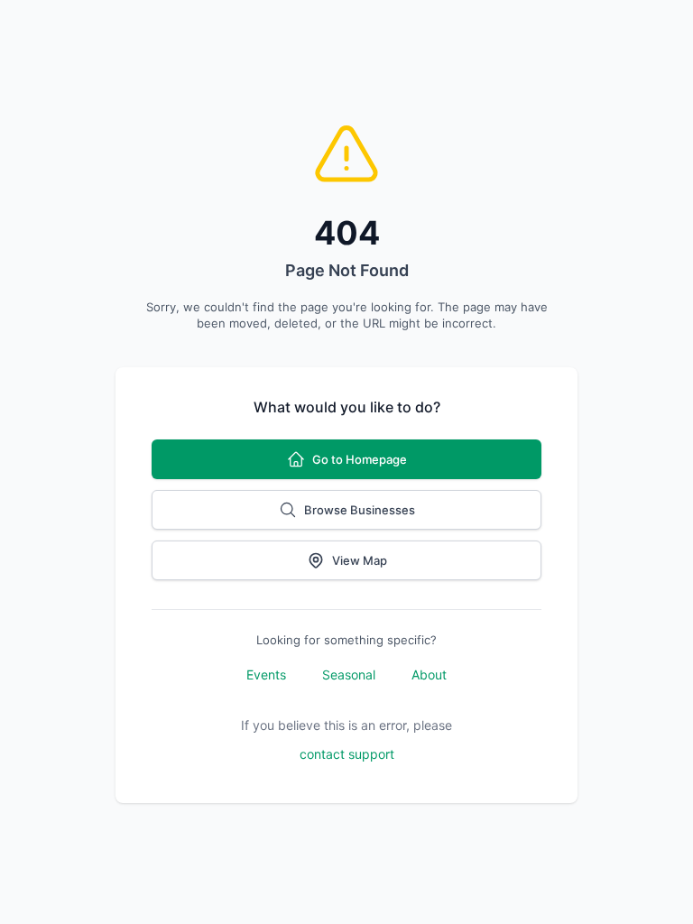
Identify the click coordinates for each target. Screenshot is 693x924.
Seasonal (348, 674)
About (429, 674)
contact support (347, 754)
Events (266, 674)
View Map (359, 560)
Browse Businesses (359, 510)
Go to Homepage (359, 459)
